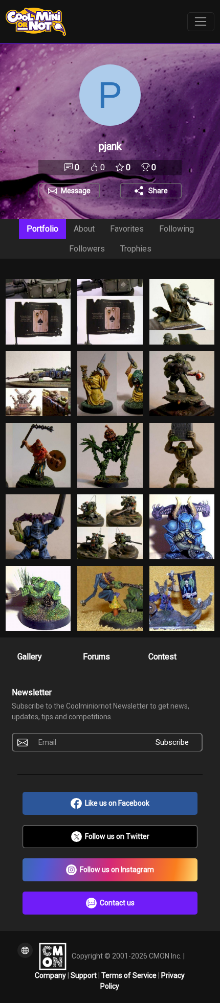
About (84, 229)
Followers (87, 249)
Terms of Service (129, 975)
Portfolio (42, 229)
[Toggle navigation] (200, 22)
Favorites (127, 229)
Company (51, 975)
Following (176, 229)
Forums (96, 657)
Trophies (135, 249)
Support (84, 975)
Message (76, 191)
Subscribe (172, 742)
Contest (162, 657)
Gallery (29, 657)
